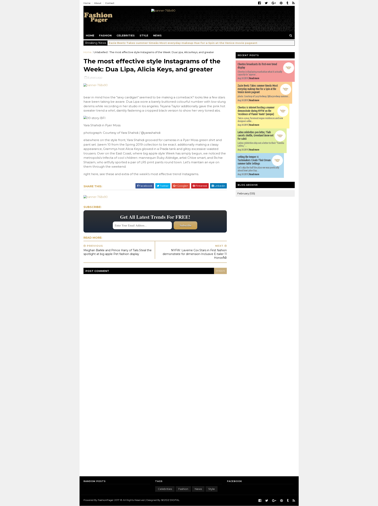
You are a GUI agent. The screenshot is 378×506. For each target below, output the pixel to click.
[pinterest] (281, 3)
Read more (254, 78)
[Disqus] (155, 323)
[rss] (293, 3)
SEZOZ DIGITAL (170, 500)
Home (86, 3)
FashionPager (106, 500)
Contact (109, 3)
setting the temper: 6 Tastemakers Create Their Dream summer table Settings (254, 160)
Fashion (105, 35)
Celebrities (126, 35)
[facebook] (259, 3)
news (198, 488)
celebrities (165, 488)
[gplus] (274, 3)
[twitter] (266, 3)
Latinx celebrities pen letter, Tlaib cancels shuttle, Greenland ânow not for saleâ (255, 135)
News (157, 35)
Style (144, 35)
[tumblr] (287, 3)
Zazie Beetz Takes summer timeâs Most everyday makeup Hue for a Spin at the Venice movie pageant (182, 42)
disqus (220, 271)
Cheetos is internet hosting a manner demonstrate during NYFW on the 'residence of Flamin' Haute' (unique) (256, 111)
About (97, 3)
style (211, 488)
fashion (183, 488)
